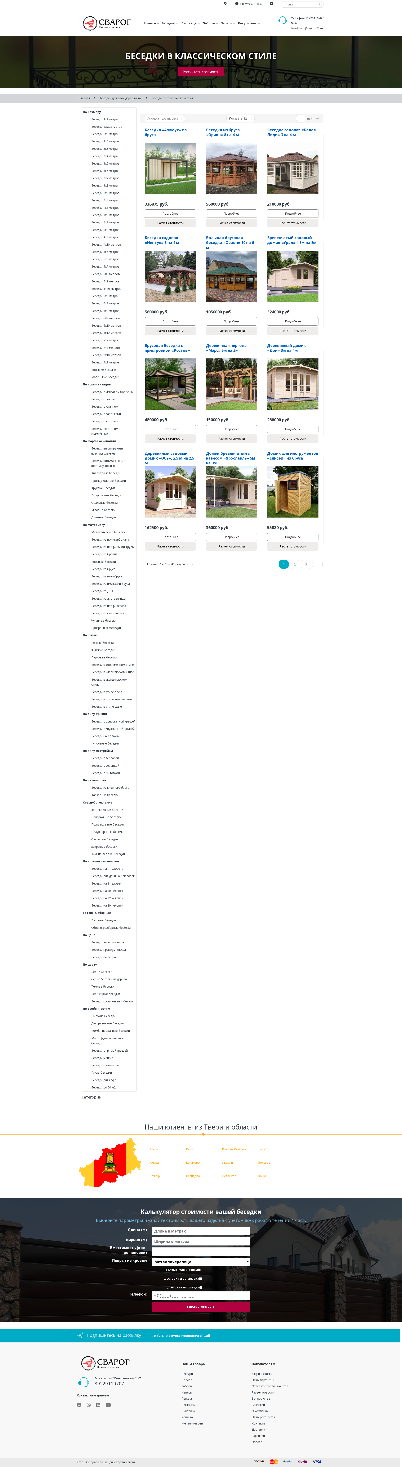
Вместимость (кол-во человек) (128, 1250)
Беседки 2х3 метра (104, 134)
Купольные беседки (105, 743)
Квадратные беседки (105, 473)
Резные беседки (102, 643)
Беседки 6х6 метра (104, 296)
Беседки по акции (103, 957)
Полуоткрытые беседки (107, 832)
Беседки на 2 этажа (105, 736)
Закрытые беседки (104, 847)
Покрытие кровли (129, 1260)
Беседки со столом (104, 421)
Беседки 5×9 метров (105, 281)
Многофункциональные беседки (107, 1040)
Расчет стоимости (170, 223)
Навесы (187, 1392)
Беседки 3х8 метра (104, 185)
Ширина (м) (135, 1240)
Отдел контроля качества (270, 1386)
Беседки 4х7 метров (105, 222)
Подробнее (170, 213)
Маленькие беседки (105, 377)
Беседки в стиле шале (106, 706)
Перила (187, 1398)
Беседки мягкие (102, 1058)
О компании (260, 1411)
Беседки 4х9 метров (105, 237)
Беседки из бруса (103, 569)
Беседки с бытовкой (105, 773)
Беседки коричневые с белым (112, 1001)
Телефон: (138, 1294)
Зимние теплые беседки (108, 854)
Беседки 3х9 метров (105, 193)
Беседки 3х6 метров (105, 171)
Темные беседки (102, 986)
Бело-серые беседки (105, 994)
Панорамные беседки (106, 817)
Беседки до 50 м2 (103, 1087)
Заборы (187, 1386)
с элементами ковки (181, 1270)
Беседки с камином (104, 406)
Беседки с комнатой (105, 1065)
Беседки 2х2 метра (104, 119)
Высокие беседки (103, 1016)
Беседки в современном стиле (112, 665)
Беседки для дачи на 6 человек (113, 876)
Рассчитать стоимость (201, 72)
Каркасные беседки (105, 795)
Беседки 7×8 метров (105, 348)
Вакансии (258, 1405)
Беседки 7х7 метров (105, 340)
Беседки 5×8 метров (105, 274)
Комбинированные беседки (110, 1031)
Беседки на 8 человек (106, 883)
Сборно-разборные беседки (111, 928)
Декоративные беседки (107, 1023)
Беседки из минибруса (106, 576)
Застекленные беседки (107, 810)
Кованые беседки (103, 562)
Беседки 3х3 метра (104, 149)
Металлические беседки (108, 532)
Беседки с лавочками (106, 414)
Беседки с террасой (105, 758)
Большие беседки (103, 370)
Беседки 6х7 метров (105, 303)
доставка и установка (181, 1278)
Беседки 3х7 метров (105, 178)
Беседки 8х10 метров (106, 355)
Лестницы (188, 1405)
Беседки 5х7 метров (105, 266)
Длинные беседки (103, 517)
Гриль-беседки (101, 1072)
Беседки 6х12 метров (106, 333)
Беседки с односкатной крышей (113, 721)
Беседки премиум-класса (108, 950)
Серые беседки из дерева (109, 979)
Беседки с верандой (105, 766)
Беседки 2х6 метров (105, 141)
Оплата (257, 1442)
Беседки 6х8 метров (105, 311)
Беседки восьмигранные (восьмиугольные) (108, 463)
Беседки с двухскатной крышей (113, 729)
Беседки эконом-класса (107, 942)
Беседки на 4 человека (107, 869)
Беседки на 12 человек (107, 898)
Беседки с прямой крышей (109, 1050)
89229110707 (314, 18)
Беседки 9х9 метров (105, 362)
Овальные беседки (104, 503)
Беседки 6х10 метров (106, 325)
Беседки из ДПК (102, 591)
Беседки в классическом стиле (112, 672)
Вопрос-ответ (262, 1398)
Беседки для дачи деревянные (121, 98)
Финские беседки (103, 650)
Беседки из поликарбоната (110, 539)
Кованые (188, 1417)
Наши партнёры (263, 1380)
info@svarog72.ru (311, 28)
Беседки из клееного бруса (110, 788)
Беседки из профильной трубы (112, 547)
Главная (84, 98)
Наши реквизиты (263, 1417)
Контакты (258, 1423)
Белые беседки (101, 972)
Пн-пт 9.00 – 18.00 (251, 4)
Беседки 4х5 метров (105, 208)
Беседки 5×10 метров (106, 289)
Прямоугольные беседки (108, 481)
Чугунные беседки (103, 620)
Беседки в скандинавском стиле (109, 681)
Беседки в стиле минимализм (111, 699)
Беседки (187, 1374)
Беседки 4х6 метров (105, 215)
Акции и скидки (262, 1374)
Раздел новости (263, 1392)
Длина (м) (137, 1229)
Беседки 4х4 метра (104, 200)
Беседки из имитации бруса (110, 584)
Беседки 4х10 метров (106, 244)
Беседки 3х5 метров (105, 163)
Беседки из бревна (104, 554)
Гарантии (258, 1436)
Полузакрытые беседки (107, 824)
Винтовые (189, 1411)
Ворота (187, 1380)
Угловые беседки (103, 510)
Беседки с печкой (103, 399)
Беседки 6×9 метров (105, 318)
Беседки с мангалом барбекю (112, 392)
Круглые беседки (103, 488)
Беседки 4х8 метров (105, 230)
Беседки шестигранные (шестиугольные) (107, 450)
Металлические (193, 1423)
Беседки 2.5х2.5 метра (106, 127)
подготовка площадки (182, 1287)
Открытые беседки (104, 839)
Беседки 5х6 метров (105, 259)
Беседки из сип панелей (107, 613)
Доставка (258, 1429)
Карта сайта (125, 1462)
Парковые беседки (104, 657)
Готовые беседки (103, 920)
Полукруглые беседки (106, 495)
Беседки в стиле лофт (106, 692)
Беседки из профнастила (108, 606)
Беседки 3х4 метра (104, 156)
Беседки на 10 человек (107, 891)
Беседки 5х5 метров (105, 252)
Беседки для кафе (103, 1080)
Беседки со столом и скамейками (105, 431)
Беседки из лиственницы (108, 598)
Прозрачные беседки (106, 628)
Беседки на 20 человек (107, 905)
